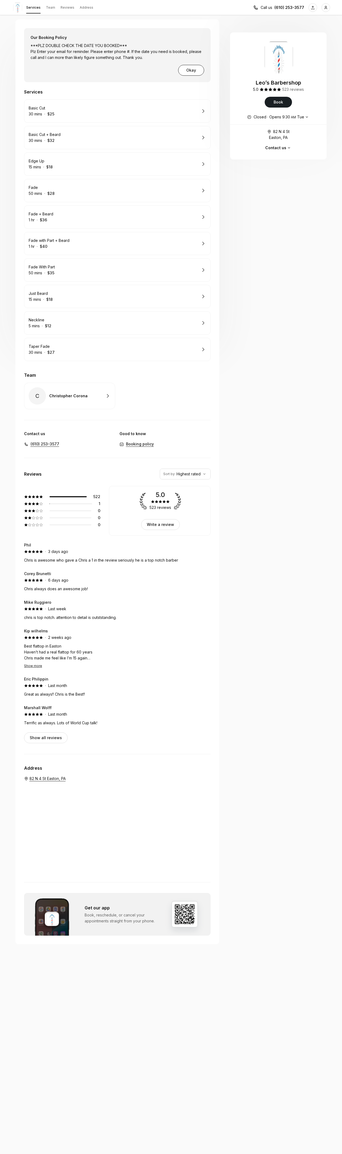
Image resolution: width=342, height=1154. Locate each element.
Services (33, 7)
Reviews (67, 7)
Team (50, 7)
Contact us (275, 147)
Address (86, 7)
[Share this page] (312, 7)
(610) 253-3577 (289, 7)
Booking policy (140, 444)
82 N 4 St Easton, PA (279, 134)
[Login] (325, 7)
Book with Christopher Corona (69, 396)
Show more (33, 666)
